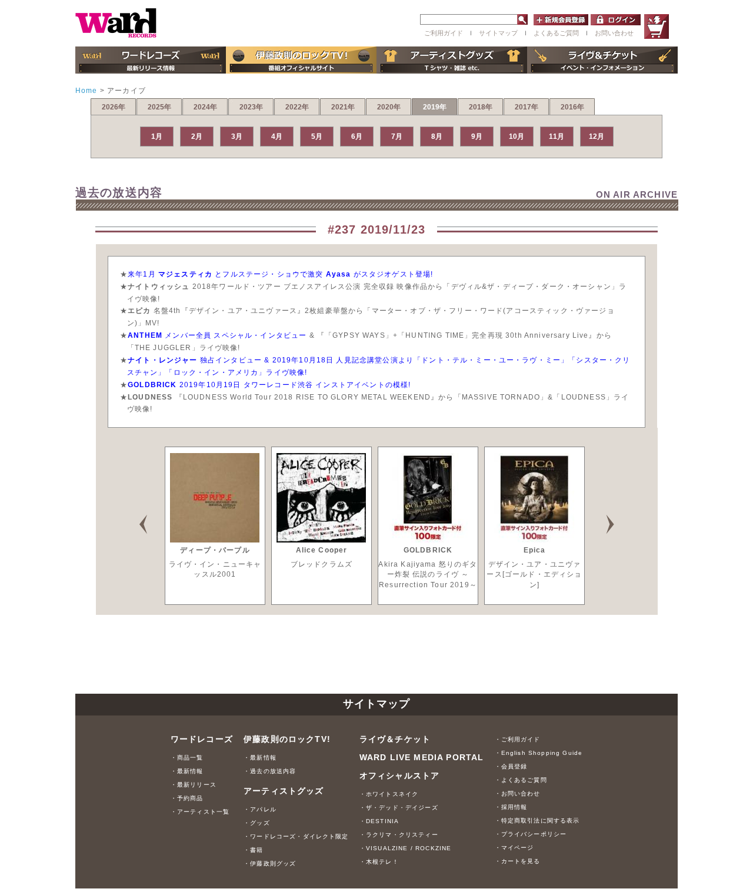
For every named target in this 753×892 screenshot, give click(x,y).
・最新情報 (187, 771)
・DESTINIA (379, 821)
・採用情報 (511, 807)
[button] (153, 520)
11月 (556, 136)
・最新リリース (193, 784)
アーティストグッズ (284, 791)
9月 (476, 136)
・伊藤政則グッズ (270, 863)
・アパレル (260, 809)
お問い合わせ (614, 32)
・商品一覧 (187, 757)
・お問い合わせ (518, 793)
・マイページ (514, 847)
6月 (356, 136)
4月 (276, 136)
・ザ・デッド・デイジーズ (398, 807)
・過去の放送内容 (270, 771)
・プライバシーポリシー (531, 834)
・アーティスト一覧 (200, 811)
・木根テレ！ (379, 861)
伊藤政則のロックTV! (287, 739)
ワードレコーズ (202, 739)
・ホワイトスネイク (388, 794)
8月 (436, 136)
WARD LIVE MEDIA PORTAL (421, 757)
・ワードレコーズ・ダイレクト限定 (296, 836)
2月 (196, 136)
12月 (596, 136)
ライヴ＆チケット (395, 739)
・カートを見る (518, 861)
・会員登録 (511, 766)
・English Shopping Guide (539, 753)
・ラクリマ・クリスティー (398, 834)
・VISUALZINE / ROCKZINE (405, 848)
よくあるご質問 (556, 32)
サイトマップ (498, 32)
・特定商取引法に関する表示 (537, 820)
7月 (396, 136)
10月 (516, 136)
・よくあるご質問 (521, 780)
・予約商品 (187, 798)
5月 (316, 136)
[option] (215, 526)
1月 (156, 136)
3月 (236, 136)
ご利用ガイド (443, 32)
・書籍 (253, 850)
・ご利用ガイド (518, 739)
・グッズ (257, 823)
